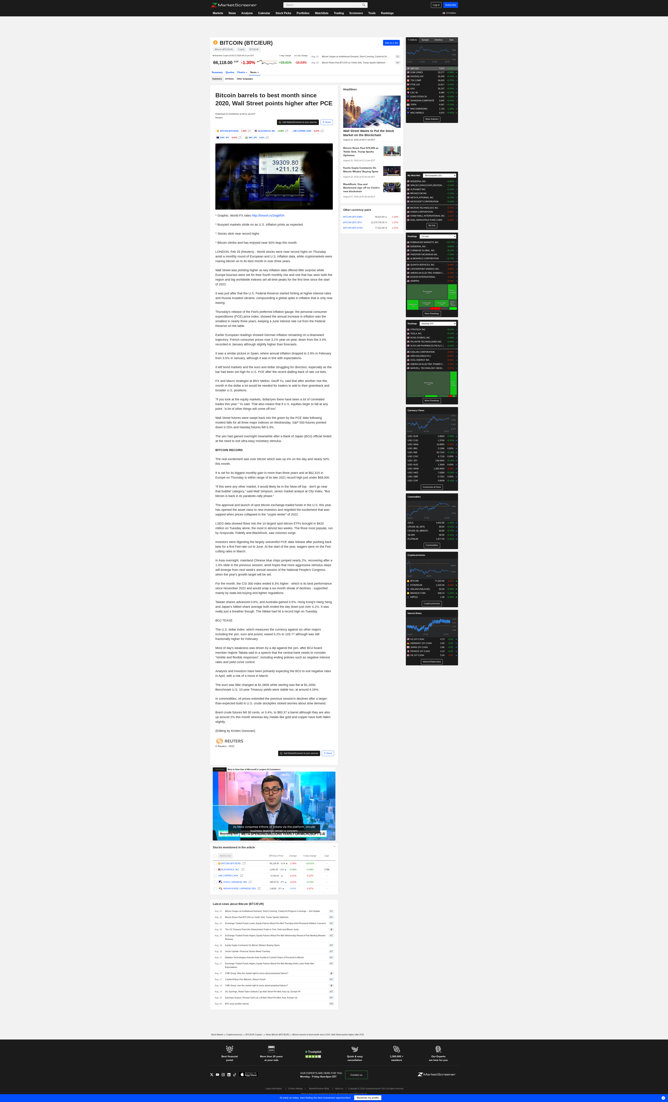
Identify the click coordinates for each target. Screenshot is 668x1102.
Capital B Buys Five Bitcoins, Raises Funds (245, 979)
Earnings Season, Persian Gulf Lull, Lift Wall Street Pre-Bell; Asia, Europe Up (261, 998)
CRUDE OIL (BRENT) (418, 531)
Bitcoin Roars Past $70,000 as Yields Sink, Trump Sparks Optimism (353, 62)
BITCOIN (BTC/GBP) (353, 217)
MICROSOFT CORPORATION (424, 201)
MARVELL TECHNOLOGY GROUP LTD (427, 368)
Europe (425, 40)
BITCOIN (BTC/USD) (353, 228)
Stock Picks (283, 13)
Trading (339, 13)
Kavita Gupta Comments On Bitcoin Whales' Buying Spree (252, 945)
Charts (241, 72)
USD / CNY (413, 456)
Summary (217, 72)
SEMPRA (414, 281)
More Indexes (432, 119)
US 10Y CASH (417, 639)
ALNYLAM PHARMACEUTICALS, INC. (427, 346)
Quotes (230, 72)
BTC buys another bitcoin (237, 1004)
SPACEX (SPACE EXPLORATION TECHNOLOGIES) (427, 185)
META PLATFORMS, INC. (422, 197)
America (438, 40)
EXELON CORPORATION (422, 352)
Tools (372, 13)
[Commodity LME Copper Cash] (321, 131)
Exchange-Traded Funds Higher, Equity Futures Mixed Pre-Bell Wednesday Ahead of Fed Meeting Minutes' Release (275, 937)
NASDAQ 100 (416, 76)
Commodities (414, 497)
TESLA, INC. (416, 333)
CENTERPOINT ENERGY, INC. (425, 269)
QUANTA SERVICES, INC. (422, 265)
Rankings (387, 13)
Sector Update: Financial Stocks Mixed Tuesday (247, 951)
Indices (413, 40)
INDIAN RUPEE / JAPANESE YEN (240, 888)
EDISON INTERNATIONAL (422, 277)
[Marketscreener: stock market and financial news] (233, 5)
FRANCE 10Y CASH (420, 651)
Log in (436, 4)
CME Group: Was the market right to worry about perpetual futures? (256, 973)
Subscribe (450, 4)
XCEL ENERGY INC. (420, 360)
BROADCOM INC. (418, 193)
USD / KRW (413, 468)
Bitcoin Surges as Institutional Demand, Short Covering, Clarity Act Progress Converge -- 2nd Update (355, 56)
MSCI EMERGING (418, 109)
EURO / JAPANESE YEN (235, 882)
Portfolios (303, 13)
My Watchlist (414, 175)
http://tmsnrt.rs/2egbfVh (268, 215)
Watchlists (321, 13)
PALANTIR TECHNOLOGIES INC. (426, 342)
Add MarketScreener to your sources (299, 122)
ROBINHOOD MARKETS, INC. (424, 242)
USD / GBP (413, 476)
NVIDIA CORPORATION (421, 212)
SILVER (411, 535)
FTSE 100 (415, 84)
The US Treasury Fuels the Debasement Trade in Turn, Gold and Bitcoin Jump (262, 929)
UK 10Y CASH (417, 655)
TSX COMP (415, 80)
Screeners (356, 13)
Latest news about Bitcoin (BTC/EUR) (238, 903)
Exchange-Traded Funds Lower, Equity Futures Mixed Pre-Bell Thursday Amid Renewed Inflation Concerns (275, 923)
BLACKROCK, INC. (230, 869)
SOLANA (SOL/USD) (420, 589)
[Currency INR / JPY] (267, 137)
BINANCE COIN (418, 593)
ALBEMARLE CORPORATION (424, 258)
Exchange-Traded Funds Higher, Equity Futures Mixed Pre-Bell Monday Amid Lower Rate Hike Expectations (269, 965)
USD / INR (412, 452)
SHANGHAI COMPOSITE (422, 100)
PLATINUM (413, 539)
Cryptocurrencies (416, 555)
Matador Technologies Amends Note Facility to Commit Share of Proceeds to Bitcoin (264, 957)
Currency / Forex (416, 410)
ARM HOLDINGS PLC (420, 356)
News (232, 13)
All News (229, 79)
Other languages (245, 79)
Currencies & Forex (432, 487)
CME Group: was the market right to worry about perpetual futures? (256, 985)
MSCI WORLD (417, 113)
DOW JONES (416, 72)
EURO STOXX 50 (418, 96)
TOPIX (413, 104)
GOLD (410, 523)
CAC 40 (414, 92)
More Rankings (432, 313)
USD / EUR (413, 436)
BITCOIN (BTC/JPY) (352, 222)
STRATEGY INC (418, 329)
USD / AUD (413, 464)
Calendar (264, 13)
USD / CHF (413, 480)
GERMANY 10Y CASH (421, 643)
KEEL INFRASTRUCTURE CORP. (426, 220)
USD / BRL (413, 448)
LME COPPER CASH (228, 875)
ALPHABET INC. (418, 189)
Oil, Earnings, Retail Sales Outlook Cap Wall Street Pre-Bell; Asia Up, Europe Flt (262, 991)
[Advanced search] (364, 5)
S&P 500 (414, 68)
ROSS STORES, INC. (420, 338)
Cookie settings (295, 1088)
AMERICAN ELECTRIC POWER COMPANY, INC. (427, 273)
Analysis (247, 13)
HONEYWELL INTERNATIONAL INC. (427, 216)
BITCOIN (414, 581)
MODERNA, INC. (418, 181)
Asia (451, 40)
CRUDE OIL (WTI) (416, 527)
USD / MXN (413, 444)
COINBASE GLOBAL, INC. (422, 250)
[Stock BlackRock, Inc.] (286, 131)
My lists (431, 225)
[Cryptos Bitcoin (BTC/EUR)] (249, 131)
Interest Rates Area (432, 662)
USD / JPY (413, 460)
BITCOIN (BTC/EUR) (231, 863)
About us (339, 1088)
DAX (412, 88)
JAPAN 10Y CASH (419, 647)
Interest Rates (415, 613)
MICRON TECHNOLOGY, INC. (424, 208)
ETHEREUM (416, 585)
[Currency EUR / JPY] (239, 137)
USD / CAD (413, 440)
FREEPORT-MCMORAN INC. (424, 254)
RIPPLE (414, 597)
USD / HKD (413, 472)
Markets (218, 13)
